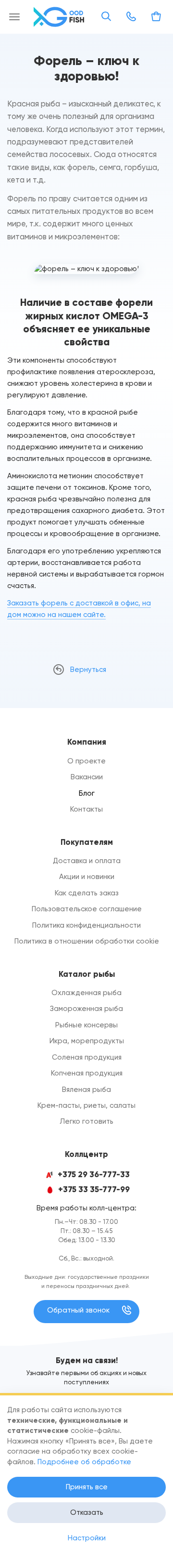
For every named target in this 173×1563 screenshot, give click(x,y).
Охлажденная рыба (86, 992)
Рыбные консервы (86, 1025)
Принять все (87, 1487)
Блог (87, 793)
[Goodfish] (60, 17)
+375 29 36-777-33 (94, 1174)
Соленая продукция (87, 1057)
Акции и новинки (86, 876)
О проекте (86, 761)
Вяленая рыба (86, 1089)
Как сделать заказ (87, 893)
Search (106, 16)
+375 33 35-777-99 (94, 1189)
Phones (131, 16)
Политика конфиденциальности (86, 925)
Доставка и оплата (87, 860)
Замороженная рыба (86, 1008)
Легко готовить (86, 1121)
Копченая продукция (87, 1073)
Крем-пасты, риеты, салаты (86, 1105)
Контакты (86, 809)
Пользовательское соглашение (87, 909)
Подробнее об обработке (84, 1462)
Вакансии (87, 777)
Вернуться (88, 669)
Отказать (86, 1512)
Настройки (87, 1538)
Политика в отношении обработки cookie (86, 941)
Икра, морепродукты (86, 1041)
